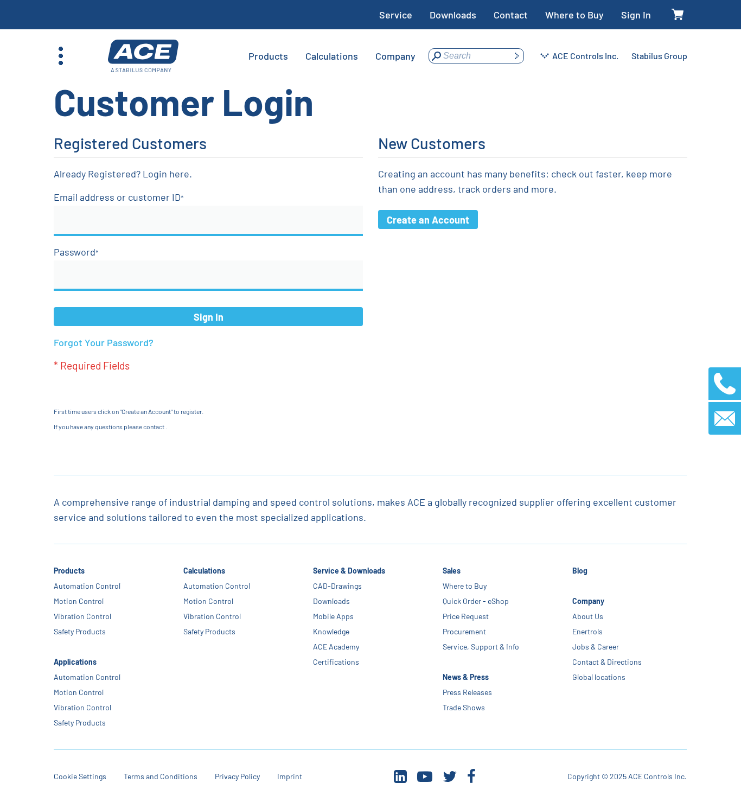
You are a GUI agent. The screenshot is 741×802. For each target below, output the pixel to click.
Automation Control (87, 585)
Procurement (465, 631)
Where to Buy (574, 15)
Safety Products (80, 631)
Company (589, 601)
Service (395, 15)
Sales (452, 570)
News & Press (466, 677)
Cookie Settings (80, 776)
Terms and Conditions (160, 776)
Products (69, 570)
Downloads (453, 15)
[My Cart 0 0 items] (677, 14)
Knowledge (332, 631)
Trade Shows (464, 707)
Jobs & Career (596, 646)
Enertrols (588, 631)
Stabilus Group (659, 55)
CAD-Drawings (338, 585)
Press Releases (468, 692)
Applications (75, 661)
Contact (511, 15)
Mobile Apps (334, 616)
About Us (588, 616)
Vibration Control (82, 616)
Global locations (599, 677)
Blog (580, 570)
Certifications (337, 661)
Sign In (636, 15)
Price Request (466, 616)
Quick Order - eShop (476, 601)
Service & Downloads (350, 570)
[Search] (516, 55)
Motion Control (79, 601)
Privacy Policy (237, 776)
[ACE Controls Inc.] (143, 56)
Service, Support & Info (481, 646)
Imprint (289, 776)
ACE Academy (337, 646)
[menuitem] (268, 55)
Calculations (204, 570)
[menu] (332, 55)
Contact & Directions (607, 661)
